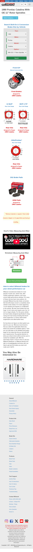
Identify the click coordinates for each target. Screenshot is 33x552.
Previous (6, 368)
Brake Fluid (12, 458)
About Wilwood (13, 401)
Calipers (11, 448)
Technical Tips (12, 489)
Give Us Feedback (13, 406)
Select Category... (9, 18)
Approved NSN (13, 431)
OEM (16, 1)
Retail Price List (13, 428)
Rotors (10, 451)
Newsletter (11, 411)
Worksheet (17, 270)
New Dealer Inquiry (14, 408)
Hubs (10, 466)
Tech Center (12, 486)
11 (10, 382)
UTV (12, 1)
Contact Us (12, 403)
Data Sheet (12, 421)
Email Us (11, 511)
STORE (31, 1)
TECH (25, 1)
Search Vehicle (13, 438)
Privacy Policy (12, 413)
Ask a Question (13, 509)
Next (22, 368)
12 (12, 382)
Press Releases (13, 426)
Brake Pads (12, 461)
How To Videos (13, 484)
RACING (7, 1)
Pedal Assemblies (13, 471)
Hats (10, 464)
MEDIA (21, 1)
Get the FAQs (12, 479)
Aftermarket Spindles (14, 441)
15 (18, 382)
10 (23, 380)
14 (16, 382)
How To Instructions (14, 481)
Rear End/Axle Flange (14, 443)
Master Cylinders (13, 469)
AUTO (2, 1)
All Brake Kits (12, 446)
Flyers (10, 423)
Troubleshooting (13, 491)
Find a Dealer (12, 506)
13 (14, 382)
